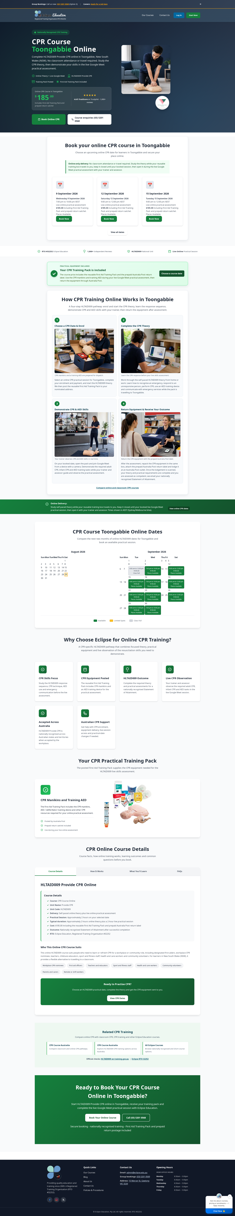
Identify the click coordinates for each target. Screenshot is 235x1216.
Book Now (65, 219)
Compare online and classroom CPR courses (117, 487)
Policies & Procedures (93, 1190)
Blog (85, 1177)
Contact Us (164, 15)
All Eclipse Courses (165, 1048)
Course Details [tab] (55, 871)
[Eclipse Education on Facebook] (49, 1199)
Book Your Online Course (102, 1117)
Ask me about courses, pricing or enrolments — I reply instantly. (219, 1201)
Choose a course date (171, 273)
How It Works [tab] (96, 871)
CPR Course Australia (68, 1047)
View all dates (117, 232)
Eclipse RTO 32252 (140, 1059)
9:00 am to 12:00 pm (176, 570)
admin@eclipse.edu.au (137, 1172)
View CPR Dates (117, 998)
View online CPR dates (179, 508)
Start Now (193, 15)
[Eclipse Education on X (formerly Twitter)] (63, 1199)
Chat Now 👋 (219, 1211)
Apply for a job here (99, 4)
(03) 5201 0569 (63, 4)
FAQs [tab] (179, 871)
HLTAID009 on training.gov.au (115, 1059)
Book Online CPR (50, 119)
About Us (87, 1181)
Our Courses (148, 15)
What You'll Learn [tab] (138, 871)
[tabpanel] (117, 945)
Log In (179, 15)
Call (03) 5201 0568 (136, 1117)
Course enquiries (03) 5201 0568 (89, 119)
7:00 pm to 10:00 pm (153, 570)
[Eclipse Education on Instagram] (56, 1199)
